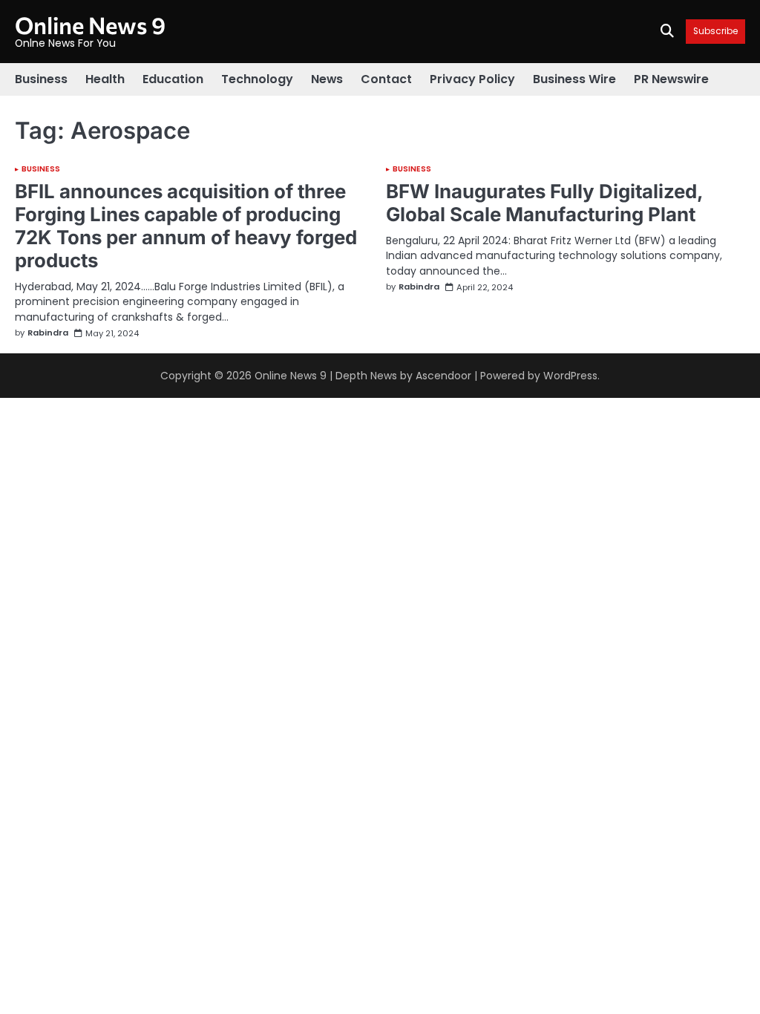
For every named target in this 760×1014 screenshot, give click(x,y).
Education (172, 79)
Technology (257, 79)
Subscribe (715, 31)
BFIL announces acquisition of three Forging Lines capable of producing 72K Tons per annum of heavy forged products (186, 226)
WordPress (570, 375)
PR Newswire (671, 79)
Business (41, 79)
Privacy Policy (472, 79)
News (327, 79)
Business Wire (574, 79)
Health (105, 79)
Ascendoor (443, 375)
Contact (386, 79)
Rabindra (47, 333)
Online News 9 (90, 24)
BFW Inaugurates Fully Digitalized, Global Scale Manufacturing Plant (544, 203)
